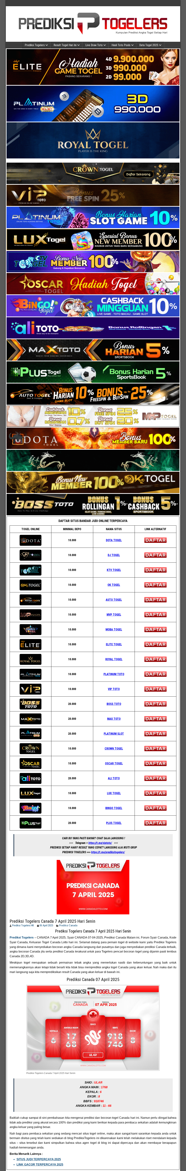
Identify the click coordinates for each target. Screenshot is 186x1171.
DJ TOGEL (114, 555)
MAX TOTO (114, 719)
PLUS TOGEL (114, 823)
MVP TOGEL (114, 614)
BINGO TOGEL (113, 808)
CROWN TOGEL (114, 748)
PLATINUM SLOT (114, 733)
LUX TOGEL (114, 793)
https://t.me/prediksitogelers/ (108, 852)
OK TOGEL (114, 585)
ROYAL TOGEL (113, 659)
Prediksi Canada (68, 925)
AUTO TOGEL (114, 599)
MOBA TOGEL (114, 629)
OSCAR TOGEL (114, 763)
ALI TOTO (114, 778)
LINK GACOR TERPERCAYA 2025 (40, 1164)
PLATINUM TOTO (114, 674)
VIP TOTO (114, 689)
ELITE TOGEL (114, 644)
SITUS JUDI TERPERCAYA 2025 (39, 1159)
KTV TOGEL (114, 570)
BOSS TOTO (114, 704)
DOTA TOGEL (114, 540)
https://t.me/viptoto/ (100, 843)
